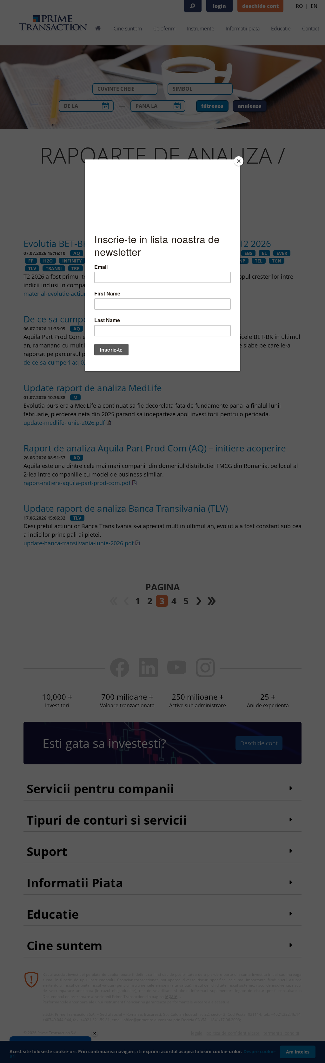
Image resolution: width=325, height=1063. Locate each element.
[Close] (238, 161)
